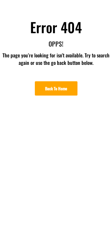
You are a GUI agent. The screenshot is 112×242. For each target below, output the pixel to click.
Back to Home (56, 88)
